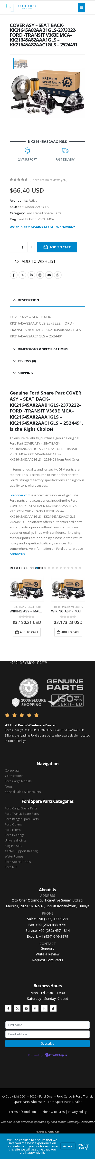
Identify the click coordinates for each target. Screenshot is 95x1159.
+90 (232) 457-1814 (54, 930)
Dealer (77, 1102)
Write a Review (47, 954)
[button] (33, 568)
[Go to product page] (27, 588)
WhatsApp (58, 275)
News (9, 786)
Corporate (12, 770)
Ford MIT (11, 867)
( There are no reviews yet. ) (48, 180)
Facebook (14, 275)
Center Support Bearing (21, 851)
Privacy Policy (77, 1112)
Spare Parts (63, 1102)
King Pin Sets (13, 846)
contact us (17, 554)
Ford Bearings (14, 835)
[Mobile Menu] (81, 7)
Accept (68, 1146)
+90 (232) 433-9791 (52, 919)
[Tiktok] (53, 1008)
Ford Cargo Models (18, 781)
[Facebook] (8, 1008)
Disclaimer (87, 1122)
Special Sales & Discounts (23, 792)
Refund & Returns (53, 1112)
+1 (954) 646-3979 (53, 936)
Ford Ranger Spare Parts (22, 819)
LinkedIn (31, 275)
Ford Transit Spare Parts (43, 213)
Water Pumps (14, 856)
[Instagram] (35, 1008)
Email (49, 275)
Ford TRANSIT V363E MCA (36, 219)
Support (47, 948)
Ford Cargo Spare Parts (21, 808)
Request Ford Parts (47, 960)
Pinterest (40, 275)
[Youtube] (26, 1008)
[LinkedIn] (44, 1008)
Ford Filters (13, 830)
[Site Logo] (21, 7)
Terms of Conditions (23, 1112)
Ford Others (13, 824)
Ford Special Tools (18, 862)
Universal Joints (15, 840)
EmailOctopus (58, 1055)
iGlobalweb (53, 1131)
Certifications (14, 776)
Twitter (22, 275)
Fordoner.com (20, 495)
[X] (17, 1008)
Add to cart (60, 247)
